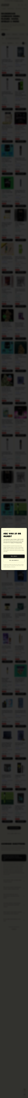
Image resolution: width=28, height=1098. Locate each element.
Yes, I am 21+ (14, 556)
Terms (12, 542)
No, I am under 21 (14, 560)
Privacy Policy (19, 542)
